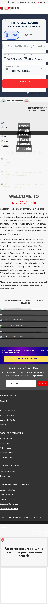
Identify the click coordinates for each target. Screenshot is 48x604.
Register (32, 2)
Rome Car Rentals (7, 494)
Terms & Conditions (8, 410)
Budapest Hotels (6, 452)
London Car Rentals (7, 490)
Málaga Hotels (5, 448)
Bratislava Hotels (6, 457)
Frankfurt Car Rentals (8, 499)
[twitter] (40, 533)
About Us (4, 401)
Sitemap (3, 424)
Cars (31, 34)
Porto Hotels (5, 443)
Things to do (5, 476)
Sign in (23, 2)
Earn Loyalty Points (7, 420)
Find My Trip (14, 2)
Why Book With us (7, 415)
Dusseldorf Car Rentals (9, 504)
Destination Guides (7, 471)
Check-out (28, 54)
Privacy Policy (5, 406)
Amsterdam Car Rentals (9, 508)
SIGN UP (42, 384)
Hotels (13, 35)
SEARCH (25, 82)
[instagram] (46, 533)
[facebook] (34, 533)
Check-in (8, 54)
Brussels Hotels (6, 438)
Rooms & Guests (12, 66)
